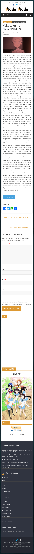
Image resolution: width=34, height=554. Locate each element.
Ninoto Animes (6, 491)
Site (3, 290)
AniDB (3, 480)
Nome (4, 269)
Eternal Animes (6, 502)
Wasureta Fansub (7, 522)
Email (4, 279)
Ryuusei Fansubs (6, 519)
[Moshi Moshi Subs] (4, 15)
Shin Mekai (5, 486)
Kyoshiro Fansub (6, 513)
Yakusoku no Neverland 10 (21, 228)
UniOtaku (4, 489)
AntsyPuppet (18, 32)
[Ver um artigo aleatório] (30, 15)
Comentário (6, 244)
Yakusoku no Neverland (19, 22)
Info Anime (5, 477)
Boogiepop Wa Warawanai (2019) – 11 (16, 218)
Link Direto (9, 197)
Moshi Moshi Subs (23, 462)
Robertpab (5, 459)
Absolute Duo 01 (15, 459)
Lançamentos (7, 22)
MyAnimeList (5, 483)
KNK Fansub (5, 507)
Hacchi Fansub (6, 504)
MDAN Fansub (6, 516)
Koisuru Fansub (6, 510)
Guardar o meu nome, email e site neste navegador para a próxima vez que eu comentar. (17, 303)
